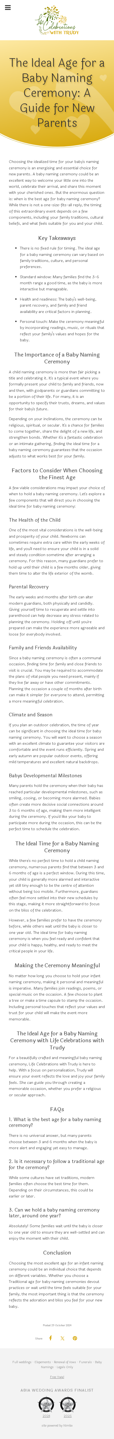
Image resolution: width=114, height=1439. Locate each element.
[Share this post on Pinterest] (75, 1338)
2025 (68, 1416)
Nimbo (67, 1425)
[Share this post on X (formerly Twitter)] (62, 1338)
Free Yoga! (57, 1377)
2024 (46, 1416)
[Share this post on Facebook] (50, 1338)
